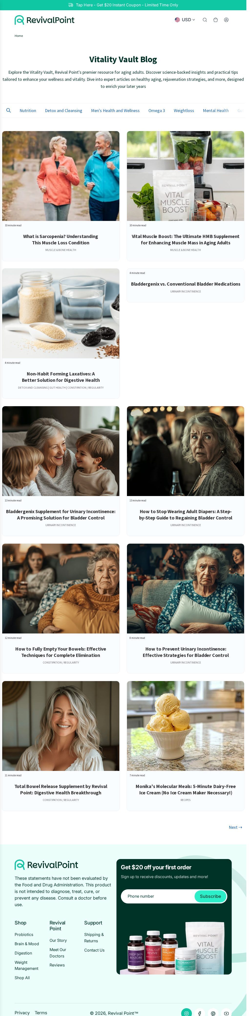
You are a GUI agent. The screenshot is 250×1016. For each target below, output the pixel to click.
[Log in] (226, 19)
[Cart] (215, 19)
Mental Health (216, 110)
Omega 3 (156, 110)
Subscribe (210, 896)
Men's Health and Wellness (115, 110)
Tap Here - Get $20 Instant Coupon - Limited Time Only (127, 4)
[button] (8, 110)
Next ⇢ (235, 827)
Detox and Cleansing (63, 110)
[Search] (204, 19)
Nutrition (28, 110)
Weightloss (184, 110)
